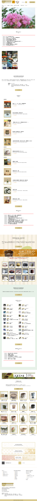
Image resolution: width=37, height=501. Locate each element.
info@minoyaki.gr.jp (6, 491)
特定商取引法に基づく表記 (30, 475)
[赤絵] (18, 274)
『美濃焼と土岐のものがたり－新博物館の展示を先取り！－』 (14, 41)
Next (33, 18)
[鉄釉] (32, 274)
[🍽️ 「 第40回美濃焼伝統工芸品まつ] (4, 53)
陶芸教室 (16, 478)
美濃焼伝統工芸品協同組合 (29, 470)
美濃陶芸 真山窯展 (15, 161)
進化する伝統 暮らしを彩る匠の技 (11, 38)
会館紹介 (8, 5)
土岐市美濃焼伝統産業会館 (17, 470)
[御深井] (18, 281)
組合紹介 (12, 5)
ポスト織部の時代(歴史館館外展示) (12, 223)
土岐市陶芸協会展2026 (9, 43)
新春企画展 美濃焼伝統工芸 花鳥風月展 (18, 131)
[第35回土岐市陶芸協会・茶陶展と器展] (4, 64)
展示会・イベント (4, 5)
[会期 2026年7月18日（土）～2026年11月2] (4, 58)
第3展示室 (16, 474)
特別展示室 (16, 475)
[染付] (5, 274)
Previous (3, 18)
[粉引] (5, 281)
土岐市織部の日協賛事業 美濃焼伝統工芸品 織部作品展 (20, 180)
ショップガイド (29, 474)
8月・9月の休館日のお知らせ (10, 36)
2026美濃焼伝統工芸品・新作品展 (10, 42)
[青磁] (25, 274)
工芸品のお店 (22, 5)
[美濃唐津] (32, 281)
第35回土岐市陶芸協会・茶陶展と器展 (11, 39)
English (3, 6)
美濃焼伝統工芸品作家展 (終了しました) (18, 151)
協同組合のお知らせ (5, 474)
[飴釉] (12, 281)
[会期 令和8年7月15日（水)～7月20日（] (9, 58)
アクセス (26, 5)
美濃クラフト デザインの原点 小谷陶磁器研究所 (13, 37)
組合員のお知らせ (5, 475)
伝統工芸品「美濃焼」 (17, 5)
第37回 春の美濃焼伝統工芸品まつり (11, 40)
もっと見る (14, 115)
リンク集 (27, 478)
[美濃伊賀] (25, 281)
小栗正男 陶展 (15, 189)
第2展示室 (16, 473)
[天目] (12, 274)
